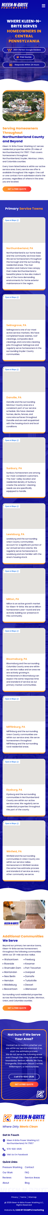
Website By (24, 1210)
